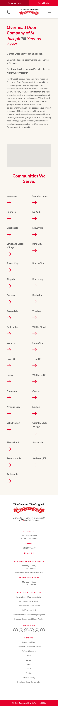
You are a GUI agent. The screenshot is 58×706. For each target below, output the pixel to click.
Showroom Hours (29, 642)
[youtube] (32, 630)
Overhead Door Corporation (29, 682)
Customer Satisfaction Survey (29, 646)
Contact (29, 673)
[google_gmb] (26, 630)
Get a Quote (43, 3)
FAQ (29, 664)
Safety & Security (29, 651)
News (29, 655)
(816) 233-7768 (29, 548)
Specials (29, 669)
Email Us (29, 553)
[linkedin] (37, 630)
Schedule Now (14, 3)
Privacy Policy (29, 677)
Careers (29, 660)
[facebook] (15, 630)
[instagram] (21, 630)
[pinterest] (42, 630)
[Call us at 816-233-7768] (8, 12)
